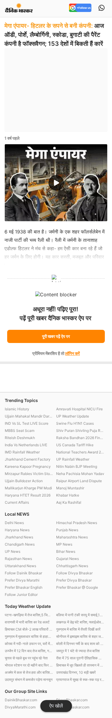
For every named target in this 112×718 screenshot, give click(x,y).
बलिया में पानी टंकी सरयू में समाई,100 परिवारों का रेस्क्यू (80, 615)
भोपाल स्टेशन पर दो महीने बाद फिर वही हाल (29, 665)
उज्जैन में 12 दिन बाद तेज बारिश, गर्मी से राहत (29, 651)
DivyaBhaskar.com (72, 700)
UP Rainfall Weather (72, 459)
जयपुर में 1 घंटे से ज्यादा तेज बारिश (78, 651)
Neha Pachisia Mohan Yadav (80, 473)
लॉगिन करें (72, 353)
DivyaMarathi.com (20, 707)
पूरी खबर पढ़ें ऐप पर (56, 336)
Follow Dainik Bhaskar (23, 573)
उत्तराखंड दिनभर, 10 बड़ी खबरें (76, 672)
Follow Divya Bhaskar (74, 573)
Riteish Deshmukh (20, 437)
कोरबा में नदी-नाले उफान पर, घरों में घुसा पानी (29, 643)
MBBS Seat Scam (19, 430)
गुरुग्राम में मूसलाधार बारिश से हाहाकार (29, 636)
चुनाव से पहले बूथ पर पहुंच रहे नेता (26, 658)
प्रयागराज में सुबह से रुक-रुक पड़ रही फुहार (80, 679)
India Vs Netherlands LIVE (26, 445)
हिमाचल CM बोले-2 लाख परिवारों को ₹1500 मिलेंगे (29, 629)
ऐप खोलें (56, 705)
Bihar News (65, 551)
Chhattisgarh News (72, 566)
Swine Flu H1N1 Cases (75, 423)
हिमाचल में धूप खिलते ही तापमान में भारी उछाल (80, 665)
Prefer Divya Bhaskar (74, 580)
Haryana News (17, 530)
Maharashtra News (72, 537)
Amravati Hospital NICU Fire (79, 409)
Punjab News (67, 530)
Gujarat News (67, 558)
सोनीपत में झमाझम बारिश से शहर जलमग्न (80, 636)
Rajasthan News (18, 558)
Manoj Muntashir (70, 488)
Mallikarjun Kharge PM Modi (28, 488)
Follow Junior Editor (21, 594)
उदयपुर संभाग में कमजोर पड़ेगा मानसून (29, 679)
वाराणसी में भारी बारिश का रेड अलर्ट (27, 622)
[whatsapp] (102, 8)
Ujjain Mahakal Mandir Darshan (29, 416)
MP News (64, 544)
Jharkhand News (19, 537)
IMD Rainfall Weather (22, 452)
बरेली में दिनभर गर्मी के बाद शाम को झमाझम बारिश (80, 643)
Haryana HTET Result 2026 (27, 495)
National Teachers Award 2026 (80, 452)
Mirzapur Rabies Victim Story (29, 473)
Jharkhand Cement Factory (27, 459)
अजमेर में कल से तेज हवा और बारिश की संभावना (29, 672)
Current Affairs (17, 502)
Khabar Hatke (67, 495)
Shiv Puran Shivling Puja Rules (80, 430)
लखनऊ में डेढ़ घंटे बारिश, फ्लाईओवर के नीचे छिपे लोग (80, 622)
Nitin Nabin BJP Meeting (76, 466)
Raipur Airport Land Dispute (79, 481)
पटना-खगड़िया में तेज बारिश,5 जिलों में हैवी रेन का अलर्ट (29, 615)
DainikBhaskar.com (21, 700)
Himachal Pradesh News (76, 522)
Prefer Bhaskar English (23, 587)
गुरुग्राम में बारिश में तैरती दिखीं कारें (78, 629)
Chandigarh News (20, 544)
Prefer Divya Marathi (22, 580)
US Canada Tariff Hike (74, 445)
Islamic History (17, 409)
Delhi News (14, 522)
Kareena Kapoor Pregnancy (28, 466)
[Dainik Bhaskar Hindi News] (18, 8)
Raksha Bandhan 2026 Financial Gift (80, 437)
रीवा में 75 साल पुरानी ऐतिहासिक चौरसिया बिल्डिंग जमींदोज (80, 658)
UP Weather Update (72, 416)
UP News (12, 551)
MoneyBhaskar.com (72, 707)
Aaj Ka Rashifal (68, 502)
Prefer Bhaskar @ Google (77, 587)
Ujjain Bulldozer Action (24, 481)
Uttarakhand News (20, 566)
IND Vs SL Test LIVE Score (26, 423)
